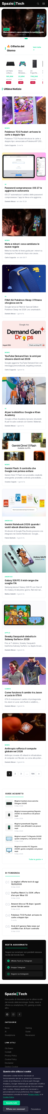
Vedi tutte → (37, 48)
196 (33, 774)
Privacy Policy (34, 1094)
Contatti (8, 1052)
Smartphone (10, 1035)
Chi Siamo (9, 1048)
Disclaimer (9, 1063)
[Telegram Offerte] (7, 1014)
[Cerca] (38, 3)
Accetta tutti (11, 1103)
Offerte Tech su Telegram (21, 961)
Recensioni (30, 1035)
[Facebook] (19, 1014)
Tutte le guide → (36, 859)
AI (5, 1031)
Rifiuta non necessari (15, 1109)
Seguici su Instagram (20, 974)
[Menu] (43, 3)
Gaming (28, 1028)
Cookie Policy (8, 1097)
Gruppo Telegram (18, 967)
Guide (27, 1031)
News (7, 1028)
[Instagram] (13, 1014)
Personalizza (36, 1109)
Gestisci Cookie (11, 1067)
